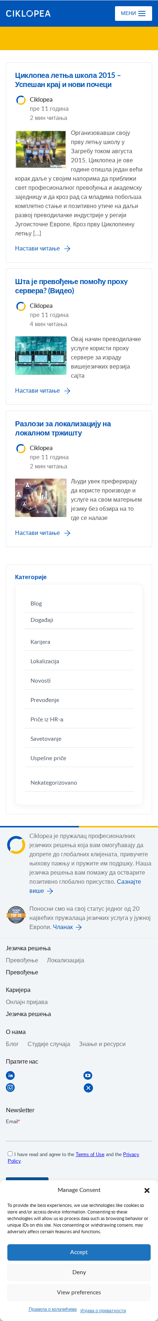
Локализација (65, 960)
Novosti (40, 681)
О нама (16, 1032)
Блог (12, 1044)
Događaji (41, 620)
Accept (79, 1252)
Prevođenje (44, 700)
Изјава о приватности (103, 1311)
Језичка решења (28, 1014)
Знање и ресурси (102, 1044)
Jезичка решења (28, 948)
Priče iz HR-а (46, 719)
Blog (36, 604)
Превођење (22, 972)
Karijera (40, 642)
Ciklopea (35, 13)
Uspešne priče (48, 758)
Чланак (63, 927)
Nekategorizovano (53, 783)
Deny (79, 1272)
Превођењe (22, 960)
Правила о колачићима (53, 1309)
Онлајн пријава (27, 1002)
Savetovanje (45, 739)
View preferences (79, 1292)
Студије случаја (49, 1044)
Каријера (18, 990)
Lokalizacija (44, 661)
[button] (147, 1190)
